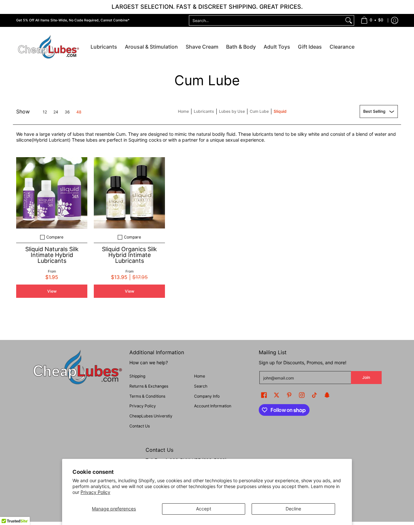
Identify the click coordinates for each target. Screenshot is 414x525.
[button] (263, 395)
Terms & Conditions (147, 396)
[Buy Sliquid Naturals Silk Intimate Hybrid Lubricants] (51, 192)
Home (183, 111)
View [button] (52, 291)
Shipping (137, 376)
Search (200, 386)
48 (79, 112)
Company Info (207, 396)
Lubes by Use (232, 111)
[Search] (348, 20)
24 (55, 112)
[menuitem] (372, 20)
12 (45, 112)
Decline (293, 508)
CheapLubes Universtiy (150, 416)
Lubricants (204, 111)
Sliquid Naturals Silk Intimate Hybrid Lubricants (52, 255)
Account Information (212, 405)
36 (67, 112)
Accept (203, 508)
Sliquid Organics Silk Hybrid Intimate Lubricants (129, 255)
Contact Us (139, 426)
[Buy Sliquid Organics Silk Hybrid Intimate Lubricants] (129, 192)
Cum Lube (259, 111)
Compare (54, 237)
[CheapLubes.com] (48, 47)
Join (366, 377)
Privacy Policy (95, 492)
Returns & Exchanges (148, 386)
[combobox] (266, 20)
